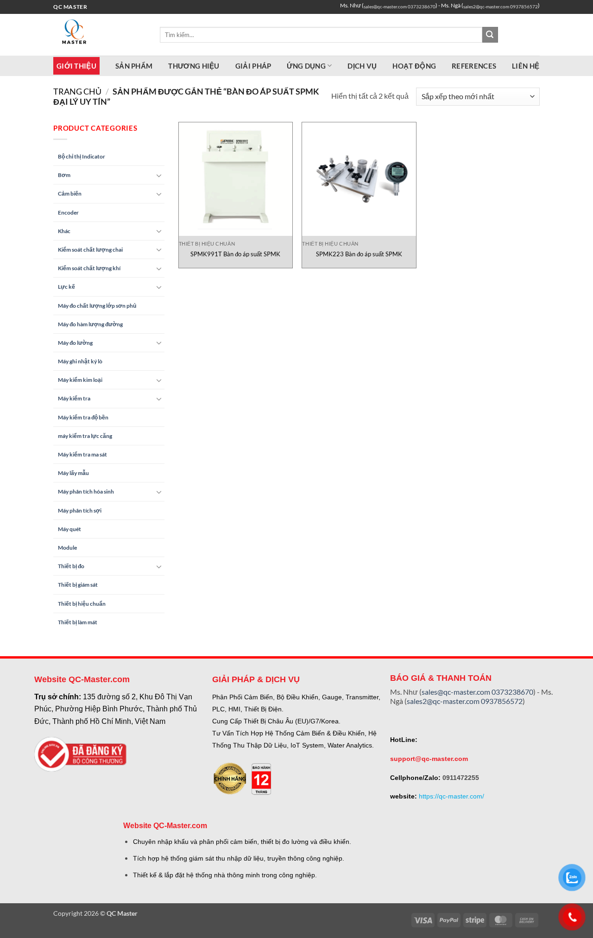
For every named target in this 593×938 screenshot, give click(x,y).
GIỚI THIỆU (76, 66)
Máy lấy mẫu (73, 472)
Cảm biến (70, 193)
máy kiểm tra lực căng (85, 435)
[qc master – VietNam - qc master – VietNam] (99, 35)
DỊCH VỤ (362, 66)
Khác (64, 231)
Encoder (68, 212)
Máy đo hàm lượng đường (90, 324)
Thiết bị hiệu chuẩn (82, 603)
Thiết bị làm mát (77, 622)
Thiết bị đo (71, 566)
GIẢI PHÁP (253, 66)
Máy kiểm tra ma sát (82, 454)
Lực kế (66, 286)
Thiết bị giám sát (78, 584)
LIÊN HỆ (525, 66)
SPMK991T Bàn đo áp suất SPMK (235, 254)
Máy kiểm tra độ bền (83, 417)
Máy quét (69, 529)
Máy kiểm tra (74, 398)
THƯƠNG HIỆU (193, 66)
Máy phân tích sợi (79, 510)
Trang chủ (77, 91)
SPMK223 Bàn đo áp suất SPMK (359, 254)
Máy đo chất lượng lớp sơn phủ (97, 305)
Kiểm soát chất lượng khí (89, 268)
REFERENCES (474, 66)
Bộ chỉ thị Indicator (81, 156)
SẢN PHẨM (133, 66)
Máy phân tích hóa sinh (86, 491)
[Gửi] (490, 35)
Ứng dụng (306, 66)
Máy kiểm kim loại (80, 379)
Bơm (64, 174)
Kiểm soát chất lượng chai (90, 249)
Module (67, 547)
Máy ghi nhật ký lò (80, 361)
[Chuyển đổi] (158, 175)
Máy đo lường (75, 342)
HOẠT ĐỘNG (414, 66)
